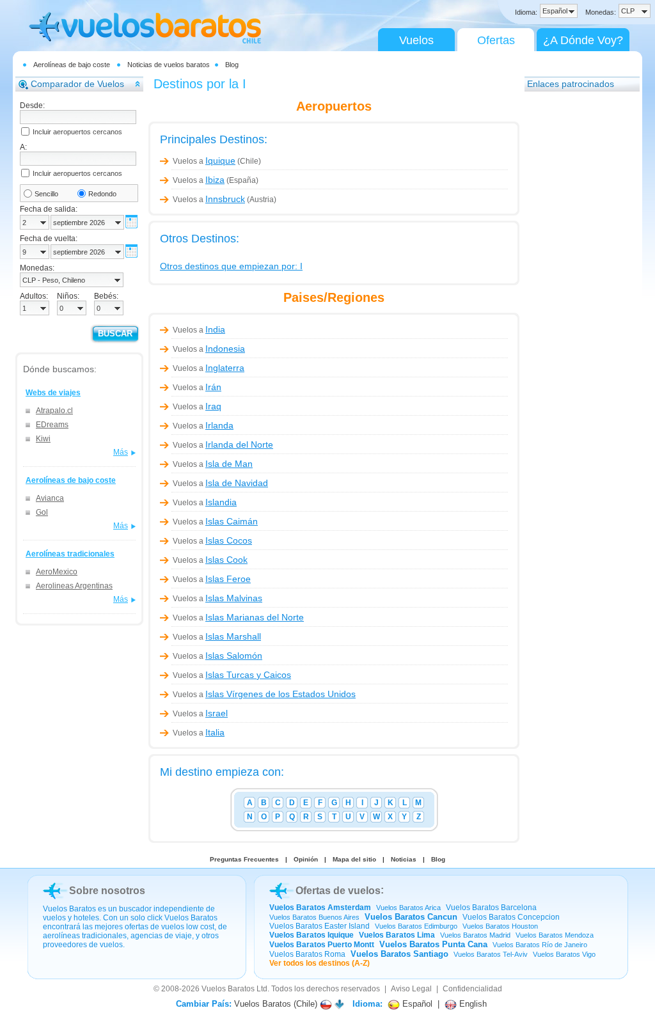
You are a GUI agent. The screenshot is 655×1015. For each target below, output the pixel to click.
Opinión (306, 859)
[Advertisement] (576, 291)
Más (120, 452)
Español (416, 1004)
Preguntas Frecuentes (244, 859)
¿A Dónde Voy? (583, 40)
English (472, 1004)
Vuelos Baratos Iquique (311, 935)
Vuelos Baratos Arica (408, 907)
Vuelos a (204, 161)
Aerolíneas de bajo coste (71, 64)
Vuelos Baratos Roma (307, 954)
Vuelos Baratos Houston (500, 926)
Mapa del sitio (354, 859)
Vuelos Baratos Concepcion (511, 917)
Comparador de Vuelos (77, 84)
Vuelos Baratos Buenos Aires (314, 917)
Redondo (102, 194)
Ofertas (496, 40)
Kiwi (43, 438)
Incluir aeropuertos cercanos (77, 132)
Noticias (403, 859)
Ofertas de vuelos (338, 890)
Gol (42, 512)
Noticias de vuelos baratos (168, 64)
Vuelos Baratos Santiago (399, 954)
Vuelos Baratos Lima (397, 935)
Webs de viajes (53, 392)
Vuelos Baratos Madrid (475, 935)
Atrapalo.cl (54, 410)
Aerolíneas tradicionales (70, 553)
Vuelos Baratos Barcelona (491, 907)
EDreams (52, 424)
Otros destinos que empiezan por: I (231, 266)
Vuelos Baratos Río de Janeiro (540, 944)
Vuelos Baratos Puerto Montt (321, 944)
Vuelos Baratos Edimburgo (416, 926)
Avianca (50, 498)
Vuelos (416, 40)
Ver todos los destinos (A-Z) (319, 963)
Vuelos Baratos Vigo (564, 954)
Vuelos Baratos (228, 988)
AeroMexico (56, 571)
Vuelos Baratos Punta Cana (433, 944)
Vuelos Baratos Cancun (411, 917)
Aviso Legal (411, 988)
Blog (232, 64)
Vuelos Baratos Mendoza (555, 935)
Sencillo (46, 194)
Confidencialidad (472, 988)
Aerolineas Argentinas (74, 585)
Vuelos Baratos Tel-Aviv (491, 954)
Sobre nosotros (107, 890)
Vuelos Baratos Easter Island (319, 926)
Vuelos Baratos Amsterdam (320, 907)
